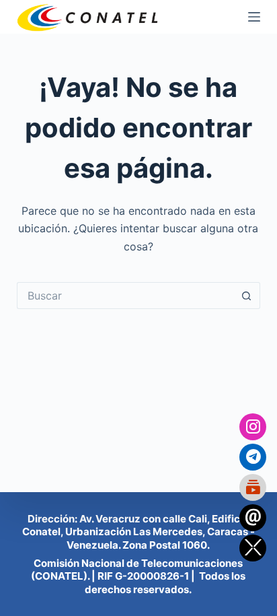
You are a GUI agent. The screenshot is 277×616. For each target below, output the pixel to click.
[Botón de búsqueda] (246, 295)
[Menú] (254, 17)
